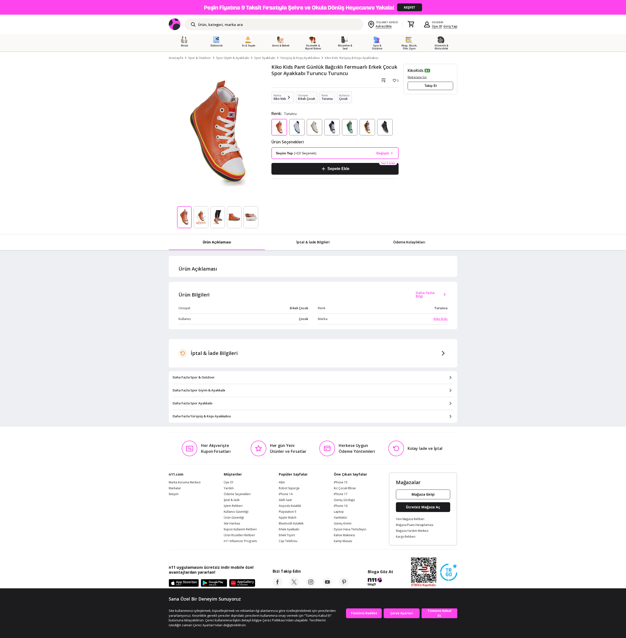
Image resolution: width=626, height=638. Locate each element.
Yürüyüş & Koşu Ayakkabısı (300, 58)
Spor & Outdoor (199, 58)
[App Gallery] (242, 583)
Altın (282, 482)
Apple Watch (287, 518)
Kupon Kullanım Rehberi (240, 529)
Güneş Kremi (342, 523)
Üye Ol (437, 26)
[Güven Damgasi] (448, 572)
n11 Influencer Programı (240, 541)
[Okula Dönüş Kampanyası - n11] (313, 7)
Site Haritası (232, 523)
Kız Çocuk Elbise (345, 488)
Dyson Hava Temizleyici (350, 529)
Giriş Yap (450, 26)
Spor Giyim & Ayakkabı (232, 58)
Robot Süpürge (289, 488)
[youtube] (327, 585)
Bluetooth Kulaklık (291, 523)
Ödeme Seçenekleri (237, 494)
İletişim (174, 494)
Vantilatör (340, 518)
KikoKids (416, 70)
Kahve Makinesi (344, 535)
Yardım (229, 488)
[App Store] (184, 583)
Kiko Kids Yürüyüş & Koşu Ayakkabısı (351, 58)
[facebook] (277, 585)
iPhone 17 (340, 494)
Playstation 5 (287, 512)
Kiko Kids (440, 319)
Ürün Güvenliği (234, 518)
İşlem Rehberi (233, 506)
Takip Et (431, 86)
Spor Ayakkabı (264, 58)
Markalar (175, 488)
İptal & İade (232, 500)
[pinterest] (344, 585)
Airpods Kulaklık (290, 506)
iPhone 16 (340, 506)
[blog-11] (380, 582)
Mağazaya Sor (417, 77)
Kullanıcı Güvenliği (236, 512)
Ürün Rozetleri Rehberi (239, 535)
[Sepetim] (410, 24)
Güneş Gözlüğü (344, 500)
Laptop (339, 512)
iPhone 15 (340, 482)
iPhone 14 (285, 494)
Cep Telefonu (288, 541)
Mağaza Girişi (423, 494)
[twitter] (294, 585)
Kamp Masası (343, 541)
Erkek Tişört (287, 535)
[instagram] (311, 585)
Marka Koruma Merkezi (185, 482)
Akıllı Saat (285, 500)
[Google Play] (214, 583)
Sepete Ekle (338, 169)
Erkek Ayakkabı (289, 529)
